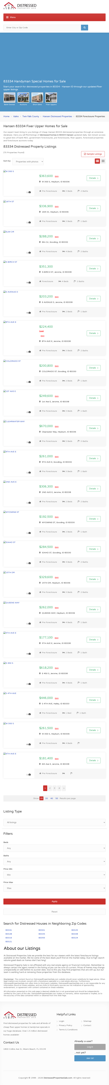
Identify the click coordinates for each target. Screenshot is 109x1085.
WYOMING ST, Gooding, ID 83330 (58, 522)
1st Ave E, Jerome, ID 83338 (55, 401)
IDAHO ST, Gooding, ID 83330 (56, 552)
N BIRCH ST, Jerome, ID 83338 (56, 272)
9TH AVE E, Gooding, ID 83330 (56, 462)
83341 (9, 930)
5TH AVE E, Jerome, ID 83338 (56, 643)
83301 (42, 930)
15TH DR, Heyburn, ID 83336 (55, 583)
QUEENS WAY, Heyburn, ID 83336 (58, 613)
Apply (54, 901)
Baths (6, 855)
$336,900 (46, 206)
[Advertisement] (54, 57)
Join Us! (90, 1058)
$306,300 (46, 486)
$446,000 (46, 698)
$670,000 (46, 426)
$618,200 (46, 668)
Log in (90, 1047)
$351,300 (46, 266)
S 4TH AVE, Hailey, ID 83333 (55, 703)
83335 (42, 934)
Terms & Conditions (68, 1029)
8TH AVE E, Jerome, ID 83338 (56, 341)
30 (46, 798)
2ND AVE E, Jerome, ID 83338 (56, 492)
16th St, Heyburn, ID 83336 (55, 212)
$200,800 (46, 366)
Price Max (8, 882)
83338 (75, 934)
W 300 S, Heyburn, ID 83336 (55, 182)
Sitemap (87, 1021)
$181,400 (46, 758)
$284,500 (46, 547)
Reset (54, 911)
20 (41, 798)
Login (61, 1021)
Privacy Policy (65, 1025)
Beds (5, 842)
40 (51, 798)
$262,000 (46, 607)
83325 (75, 930)
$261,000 (46, 456)
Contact (87, 1025)
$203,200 (46, 296)
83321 (9, 941)
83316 (9, 938)
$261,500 (46, 728)
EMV (57, 176)
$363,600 (46, 176)
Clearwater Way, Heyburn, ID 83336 (58, 432)
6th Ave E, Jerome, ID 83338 (55, 764)
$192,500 (46, 517)
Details (92, 178)
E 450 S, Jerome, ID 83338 (54, 673)
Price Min (7, 869)
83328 (9, 934)
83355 (42, 938)
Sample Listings (94, 154)
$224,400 (46, 329)
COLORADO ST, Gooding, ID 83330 (58, 371)
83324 (75, 938)
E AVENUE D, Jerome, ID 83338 (57, 302)
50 (56, 798)
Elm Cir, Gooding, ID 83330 (54, 242)
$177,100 (46, 637)
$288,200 (46, 236)
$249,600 (46, 396)
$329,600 (46, 577)
